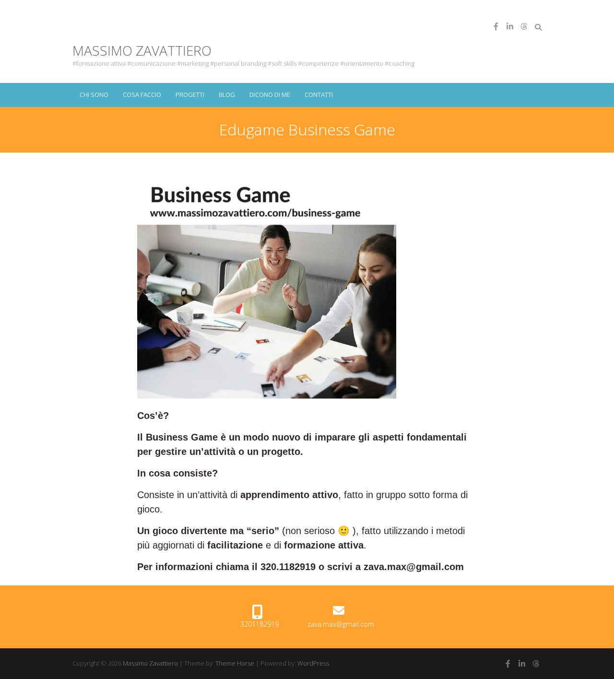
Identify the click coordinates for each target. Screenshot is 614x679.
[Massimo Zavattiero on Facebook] (496, 26)
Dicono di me (269, 94)
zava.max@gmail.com (340, 624)
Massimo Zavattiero (142, 50)
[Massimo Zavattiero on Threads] (524, 26)
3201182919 (259, 624)
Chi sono (94, 94)
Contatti (319, 94)
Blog (227, 94)
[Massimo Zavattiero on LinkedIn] (510, 26)
